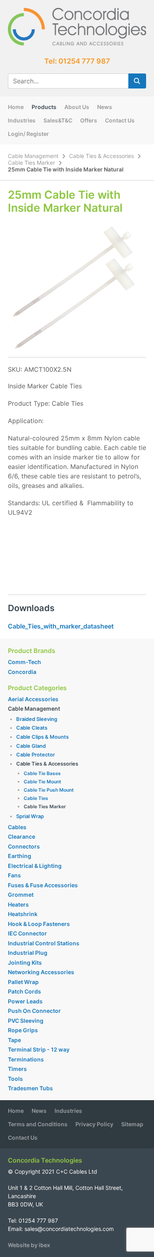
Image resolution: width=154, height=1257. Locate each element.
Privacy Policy (94, 1124)
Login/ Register (28, 133)
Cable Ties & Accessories (101, 155)
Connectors (24, 846)
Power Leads (25, 1001)
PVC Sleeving (25, 1020)
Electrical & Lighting (35, 865)
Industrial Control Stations (43, 943)
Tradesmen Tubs (30, 1088)
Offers (88, 120)
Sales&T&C (57, 120)
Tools (15, 1078)
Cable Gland (31, 746)
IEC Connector (27, 933)
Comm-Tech (24, 662)
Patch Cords (24, 991)
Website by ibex (29, 1245)
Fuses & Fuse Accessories (43, 885)
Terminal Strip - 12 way (38, 1049)
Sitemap (132, 1124)
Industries (22, 120)
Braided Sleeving (36, 719)
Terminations (26, 1059)
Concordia (22, 671)
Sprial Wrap (30, 816)
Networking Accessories (41, 972)
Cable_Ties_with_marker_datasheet (61, 626)
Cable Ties (36, 798)
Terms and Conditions (38, 1124)
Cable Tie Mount (42, 782)
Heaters (18, 904)
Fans (14, 875)
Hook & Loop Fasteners (39, 923)
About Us (76, 106)
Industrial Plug (27, 952)
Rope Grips (23, 1030)
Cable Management (33, 155)
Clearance (21, 836)
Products (44, 106)
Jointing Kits (25, 962)
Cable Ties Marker (31, 162)
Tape (14, 1040)
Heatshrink (23, 914)
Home (16, 106)
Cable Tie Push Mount (49, 790)
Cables (17, 827)
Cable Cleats (31, 727)
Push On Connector (34, 1010)
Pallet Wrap (24, 982)
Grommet (21, 894)
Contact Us (120, 120)
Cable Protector (35, 754)
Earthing (19, 855)
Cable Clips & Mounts (42, 737)
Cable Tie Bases (42, 773)
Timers (17, 1068)
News (104, 106)
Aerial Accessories (33, 699)
